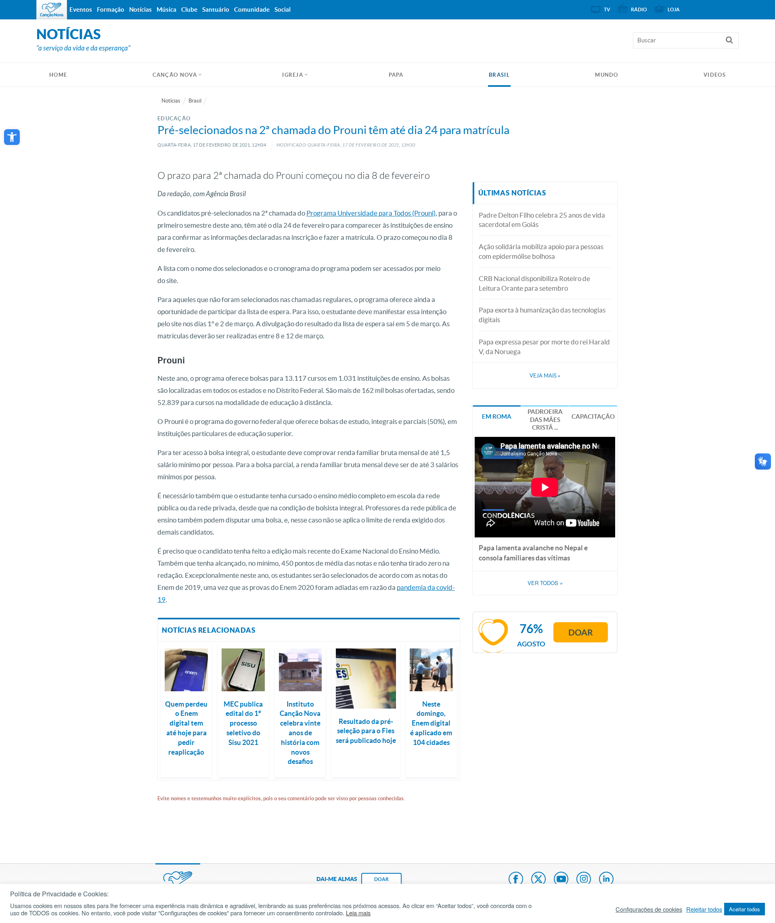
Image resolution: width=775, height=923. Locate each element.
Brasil (499, 75)
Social (282, 9)
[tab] (497, 415)
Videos (715, 75)
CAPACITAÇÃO (593, 416)
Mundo (606, 75)
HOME (58, 75)
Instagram (583, 880)
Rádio (639, 9)
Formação (110, 9)
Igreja (292, 75)
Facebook (515, 880)
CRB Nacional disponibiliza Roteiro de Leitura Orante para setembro (534, 283)
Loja (674, 9)
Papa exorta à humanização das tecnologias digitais (542, 314)
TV (607, 9)
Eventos (80, 9)
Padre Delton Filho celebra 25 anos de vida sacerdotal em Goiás (542, 220)
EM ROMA (496, 416)
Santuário (215, 9)
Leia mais (358, 913)
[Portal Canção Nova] (51, 9)
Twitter (538, 880)
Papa (396, 75)
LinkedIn (606, 880)
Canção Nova (175, 75)
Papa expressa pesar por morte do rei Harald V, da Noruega (544, 346)
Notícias (170, 101)
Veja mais (545, 376)
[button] (12, 137)
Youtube (561, 880)
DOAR (381, 879)
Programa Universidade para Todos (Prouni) (371, 213)
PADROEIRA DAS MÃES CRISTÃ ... (545, 419)
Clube (189, 9)
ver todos (545, 583)
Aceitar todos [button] (744, 909)
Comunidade (252, 9)
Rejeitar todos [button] (704, 909)
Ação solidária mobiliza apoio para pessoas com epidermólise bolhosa (541, 251)
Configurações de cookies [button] (649, 909)
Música (166, 9)
